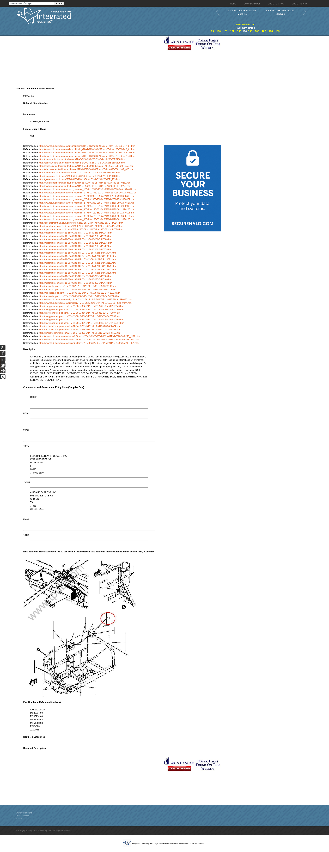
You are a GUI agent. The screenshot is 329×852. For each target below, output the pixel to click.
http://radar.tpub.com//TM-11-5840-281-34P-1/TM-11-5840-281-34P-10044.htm (77, 252)
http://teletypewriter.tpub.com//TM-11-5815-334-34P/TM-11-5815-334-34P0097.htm (79, 313)
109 (278, 31)
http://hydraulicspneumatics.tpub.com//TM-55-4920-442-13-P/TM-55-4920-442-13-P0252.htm (85, 182)
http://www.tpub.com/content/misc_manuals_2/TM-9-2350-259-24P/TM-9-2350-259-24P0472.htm (87, 199)
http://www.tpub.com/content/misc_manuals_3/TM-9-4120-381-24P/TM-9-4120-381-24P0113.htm (86, 212)
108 (271, 31)
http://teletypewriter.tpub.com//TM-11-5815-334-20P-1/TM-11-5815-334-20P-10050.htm (81, 309)
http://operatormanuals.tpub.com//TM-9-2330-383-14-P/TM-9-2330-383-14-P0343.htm (81, 223)
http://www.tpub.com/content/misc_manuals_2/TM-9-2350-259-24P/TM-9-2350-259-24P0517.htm (87, 202)
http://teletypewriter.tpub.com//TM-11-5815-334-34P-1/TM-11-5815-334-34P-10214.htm (81, 323)
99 (212, 31)
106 (257, 31)
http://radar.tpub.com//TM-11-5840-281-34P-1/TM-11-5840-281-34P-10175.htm (77, 266)
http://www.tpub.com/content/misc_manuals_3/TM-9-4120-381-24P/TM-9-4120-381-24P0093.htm (87, 206)
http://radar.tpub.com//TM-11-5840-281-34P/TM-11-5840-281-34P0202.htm (75, 246)
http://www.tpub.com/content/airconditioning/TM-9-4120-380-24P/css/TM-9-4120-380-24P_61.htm (87, 149)
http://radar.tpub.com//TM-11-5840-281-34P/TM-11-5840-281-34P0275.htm (75, 249)
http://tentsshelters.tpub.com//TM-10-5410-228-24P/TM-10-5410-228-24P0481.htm (79, 329)
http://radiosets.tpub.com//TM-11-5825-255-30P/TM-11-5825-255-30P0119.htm (77, 289)
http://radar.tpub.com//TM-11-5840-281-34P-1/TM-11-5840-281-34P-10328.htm (77, 273)
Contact (19, 818)
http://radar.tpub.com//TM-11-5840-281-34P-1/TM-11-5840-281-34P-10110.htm (77, 263)
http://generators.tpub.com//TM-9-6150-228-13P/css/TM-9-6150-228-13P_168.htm (79, 176)
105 (250, 31)
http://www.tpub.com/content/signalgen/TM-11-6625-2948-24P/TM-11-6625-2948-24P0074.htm (85, 303)
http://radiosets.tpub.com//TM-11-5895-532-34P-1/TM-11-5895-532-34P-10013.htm (79, 293)
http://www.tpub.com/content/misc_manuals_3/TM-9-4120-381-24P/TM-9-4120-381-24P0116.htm (86, 216)
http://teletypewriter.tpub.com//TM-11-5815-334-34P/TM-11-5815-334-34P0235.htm (79, 316)
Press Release (22, 816)
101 (225, 31)
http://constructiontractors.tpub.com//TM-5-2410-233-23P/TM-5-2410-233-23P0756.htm (82, 159)
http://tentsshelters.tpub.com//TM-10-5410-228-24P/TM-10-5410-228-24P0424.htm (79, 326)
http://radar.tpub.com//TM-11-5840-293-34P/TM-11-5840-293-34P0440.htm (75, 279)
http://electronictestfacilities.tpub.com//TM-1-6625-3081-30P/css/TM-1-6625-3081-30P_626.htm (86, 169)
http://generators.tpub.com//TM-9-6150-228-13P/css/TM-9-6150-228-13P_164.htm (79, 172)
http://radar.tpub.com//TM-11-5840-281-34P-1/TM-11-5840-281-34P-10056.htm (77, 256)
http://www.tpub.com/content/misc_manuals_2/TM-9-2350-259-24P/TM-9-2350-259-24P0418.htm (87, 196)
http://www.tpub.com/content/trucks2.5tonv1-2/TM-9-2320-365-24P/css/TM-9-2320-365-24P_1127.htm (89, 336)
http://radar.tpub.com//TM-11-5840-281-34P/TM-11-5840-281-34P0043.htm (75, 232)
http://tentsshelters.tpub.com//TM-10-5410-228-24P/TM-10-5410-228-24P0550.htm (79, 333)
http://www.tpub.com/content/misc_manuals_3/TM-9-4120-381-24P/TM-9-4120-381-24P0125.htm (87, 219)
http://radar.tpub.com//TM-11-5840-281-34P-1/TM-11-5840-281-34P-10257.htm (77, 269)
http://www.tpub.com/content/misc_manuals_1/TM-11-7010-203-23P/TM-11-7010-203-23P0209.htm (88, 192)
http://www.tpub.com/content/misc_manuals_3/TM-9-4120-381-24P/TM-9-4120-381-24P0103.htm (87, 209)
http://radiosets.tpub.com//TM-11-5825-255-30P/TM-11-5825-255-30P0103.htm (77, 286)
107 (264, 31)
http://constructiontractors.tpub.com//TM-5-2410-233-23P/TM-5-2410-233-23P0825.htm (82, 162)
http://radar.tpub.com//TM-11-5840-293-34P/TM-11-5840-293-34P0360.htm (75, 276)
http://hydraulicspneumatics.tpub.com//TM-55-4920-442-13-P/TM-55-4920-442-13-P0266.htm (85, 186)
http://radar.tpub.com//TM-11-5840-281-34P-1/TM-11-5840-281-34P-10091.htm (77, 259)
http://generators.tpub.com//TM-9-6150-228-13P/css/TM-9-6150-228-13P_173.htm (79, 179)
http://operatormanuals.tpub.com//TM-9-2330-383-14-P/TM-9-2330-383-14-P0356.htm (81, 229)
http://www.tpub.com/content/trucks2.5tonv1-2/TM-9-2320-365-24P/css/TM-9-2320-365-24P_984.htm (89, 343)
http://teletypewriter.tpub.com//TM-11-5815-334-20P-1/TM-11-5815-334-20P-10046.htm (81, 306)
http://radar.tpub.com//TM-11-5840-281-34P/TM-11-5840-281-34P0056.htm (75, 236)
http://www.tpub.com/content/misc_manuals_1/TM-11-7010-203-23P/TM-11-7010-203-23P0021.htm (88, 189)
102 (232, 31)
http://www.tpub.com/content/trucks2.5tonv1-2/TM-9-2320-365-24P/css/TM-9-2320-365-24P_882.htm (89, 339)
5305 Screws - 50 (245, 24)
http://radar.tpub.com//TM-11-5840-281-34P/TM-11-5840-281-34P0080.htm (75, 239)
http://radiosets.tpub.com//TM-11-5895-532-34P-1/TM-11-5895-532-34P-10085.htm (79, 296)
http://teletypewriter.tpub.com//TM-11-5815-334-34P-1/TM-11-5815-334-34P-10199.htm (81, 319)
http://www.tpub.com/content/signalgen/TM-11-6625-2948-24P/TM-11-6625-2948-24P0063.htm (85, 299)
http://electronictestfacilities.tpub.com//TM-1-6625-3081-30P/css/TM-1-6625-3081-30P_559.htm (86, 166)
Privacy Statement (24, 813)
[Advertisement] (89, 60)
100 (219, 31)
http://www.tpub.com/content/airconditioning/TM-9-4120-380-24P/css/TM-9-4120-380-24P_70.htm (87, 152)
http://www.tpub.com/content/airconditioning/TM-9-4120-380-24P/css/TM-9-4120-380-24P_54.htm (87, 146)
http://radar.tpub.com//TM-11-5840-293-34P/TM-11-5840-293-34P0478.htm (75, 283)
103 (239, 31)
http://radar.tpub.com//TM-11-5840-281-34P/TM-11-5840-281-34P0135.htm (75, 243)
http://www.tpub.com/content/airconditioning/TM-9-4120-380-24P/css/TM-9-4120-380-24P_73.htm (87, 156)
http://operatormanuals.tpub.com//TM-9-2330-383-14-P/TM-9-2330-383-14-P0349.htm (81, 226)
